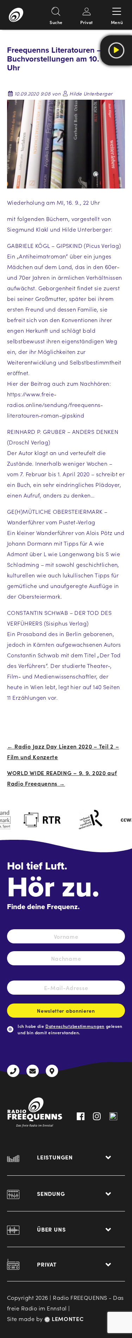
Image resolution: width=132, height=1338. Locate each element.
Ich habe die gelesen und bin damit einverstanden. (70, 1029)
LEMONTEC (66, 1318)
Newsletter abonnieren (66, 1010)
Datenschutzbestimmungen (75, 1026)
